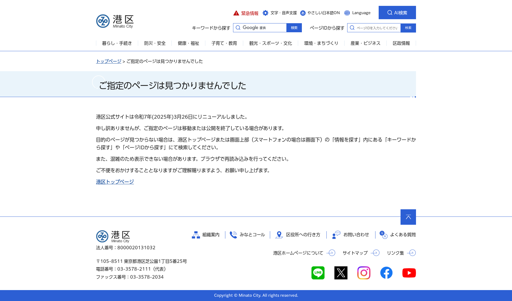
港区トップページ (115, 181)
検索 (408, 28)
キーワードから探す (238, 27)
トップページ (108, 61)
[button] (246, 12)
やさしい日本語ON (323, 13)
